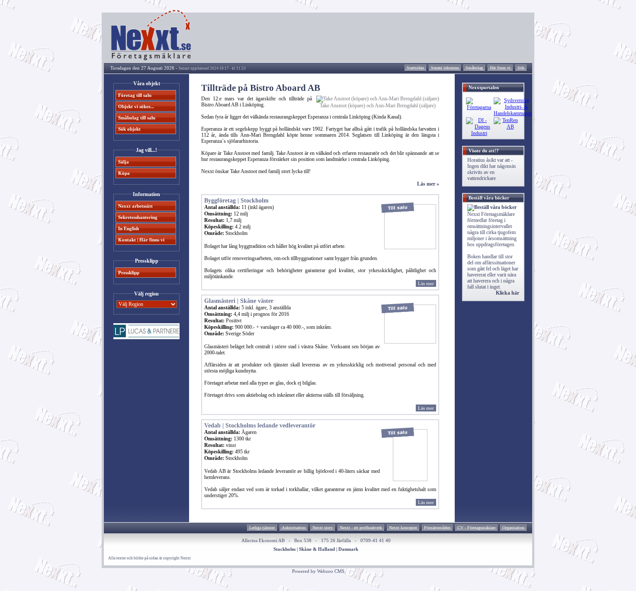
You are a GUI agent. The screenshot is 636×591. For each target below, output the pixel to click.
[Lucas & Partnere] (146, 337)
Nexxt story (322, 527)
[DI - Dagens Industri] (479, 133)
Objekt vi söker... (136, 106)
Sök (520, 67)
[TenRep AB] (507, 127)
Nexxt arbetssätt (135, 206)
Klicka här (507, 293)
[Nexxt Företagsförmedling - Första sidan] (151, 58)
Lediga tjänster (262, 527)
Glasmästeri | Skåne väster (238, 301)
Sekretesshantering (137, 217)
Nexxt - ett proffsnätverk (361, 527)
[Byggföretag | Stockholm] (410, 247)
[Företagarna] (479, 107)
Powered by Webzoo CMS (318, 571)
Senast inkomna (445, 67)
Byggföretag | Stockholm (236, 200)
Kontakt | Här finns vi (141, 239)
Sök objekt (129, 129)
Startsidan (415, 67)
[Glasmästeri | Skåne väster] (410, 342)
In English (128, 228)
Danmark (348, 549)
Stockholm (284, 549)
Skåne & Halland (317, 549)
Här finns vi (500, 67)
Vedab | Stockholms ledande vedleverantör (259, 425)
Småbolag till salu (136, 117)
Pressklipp (128, 272)
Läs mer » (428, 184)
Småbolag (474, 67)
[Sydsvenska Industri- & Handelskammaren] (513, 113)
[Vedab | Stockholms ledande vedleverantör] (410, 479)
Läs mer (426, 283)
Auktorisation (293, 527)
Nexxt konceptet (403, 527)
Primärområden (437, 527)
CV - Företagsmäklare (476, 527)
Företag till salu (134, 95)
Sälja (123, 161)
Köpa (124, 173)
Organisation (513, 527)
